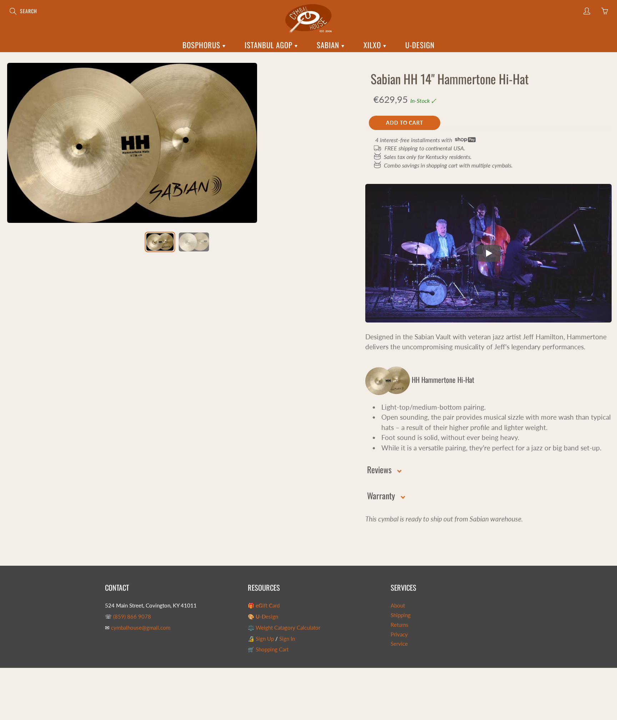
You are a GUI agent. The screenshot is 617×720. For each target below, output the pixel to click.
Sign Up (265, 639)
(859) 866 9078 (132, 617)
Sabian (329, 44)
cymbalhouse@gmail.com (140, 628)
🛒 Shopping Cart (268, 649)
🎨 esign (263, 617)
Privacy (399, 634)
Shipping (401, 615)
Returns (399, 625)
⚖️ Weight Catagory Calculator (284, 628)
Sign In (287, 639)
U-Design (420, 44)
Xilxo (373, 44)
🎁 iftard (264, 605)
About (398, 605)
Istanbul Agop (270, 44)
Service (399, 644)
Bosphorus (202, 44)
